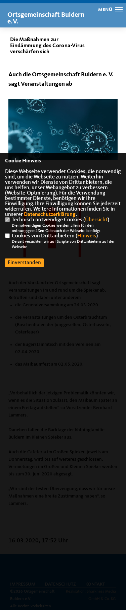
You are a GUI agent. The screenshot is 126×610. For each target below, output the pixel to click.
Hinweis (86, 236)
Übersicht (96, 220)
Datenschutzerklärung (50, 214)
